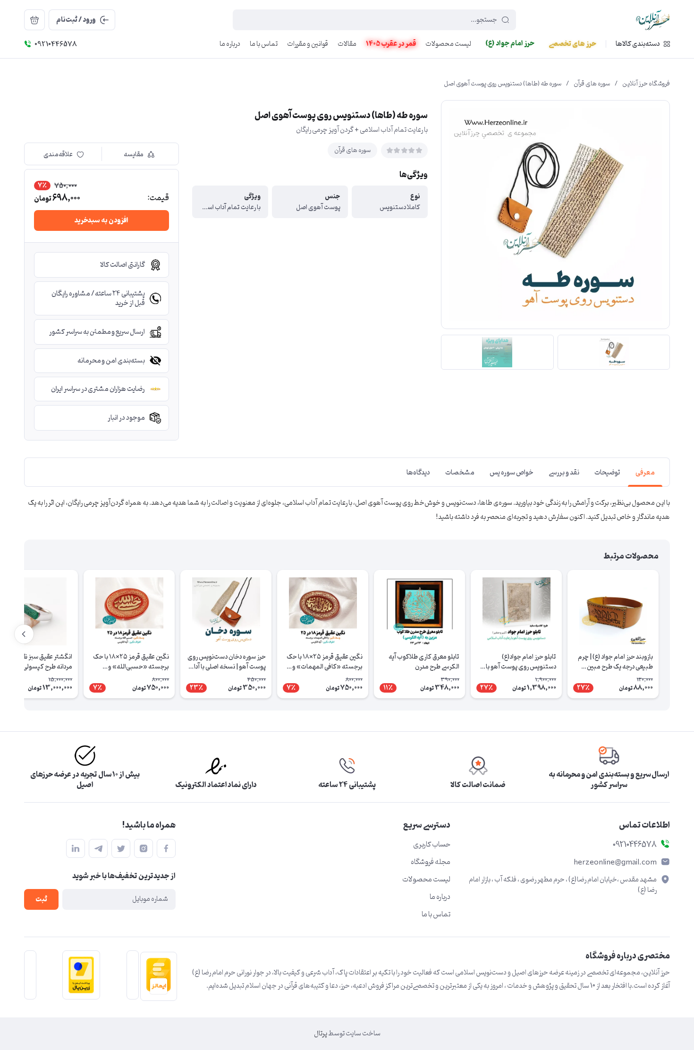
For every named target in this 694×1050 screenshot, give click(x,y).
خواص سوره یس (511, 473)
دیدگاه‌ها (418, 473)
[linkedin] (75, 848)
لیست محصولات (426, 879)
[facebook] (166, 848)
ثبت (41, 899)
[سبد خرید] (34, 19)
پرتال (320, 1034)
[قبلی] (669, 634)
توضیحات (607, 473)
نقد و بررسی (564, 473)
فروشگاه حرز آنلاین (646, 84)
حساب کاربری (431, 845)
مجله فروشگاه (430, 862)
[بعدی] (24, 634)
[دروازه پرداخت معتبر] (78, 974)
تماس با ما (436, 914)
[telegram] (98, 848)
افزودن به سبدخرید (101, 221)
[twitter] (120, 848)
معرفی (645, 473)
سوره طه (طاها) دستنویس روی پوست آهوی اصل (502, 84)
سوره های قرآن (592, 84)
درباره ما (440, 897)
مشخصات (459, 473)
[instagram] (143, 848)
